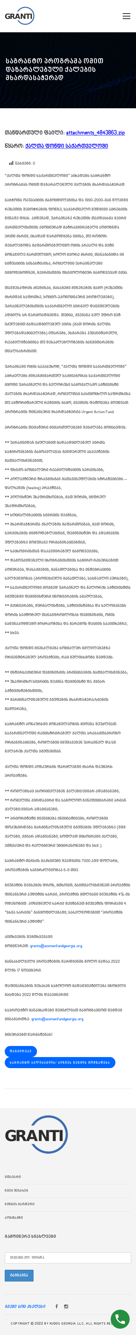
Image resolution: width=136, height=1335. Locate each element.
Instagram (66, 1307)
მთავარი (13, 1177)
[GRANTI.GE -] (19, 15)
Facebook (56, 1307)
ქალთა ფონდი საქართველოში (66, 146)
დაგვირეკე (21, 1051)
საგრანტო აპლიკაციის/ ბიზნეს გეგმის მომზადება (60, 1062)
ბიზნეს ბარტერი (20, 1204)
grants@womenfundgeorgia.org (56, 946)
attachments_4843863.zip (95, 133)
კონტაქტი (14, 1218)
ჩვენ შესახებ (16, 1191)
